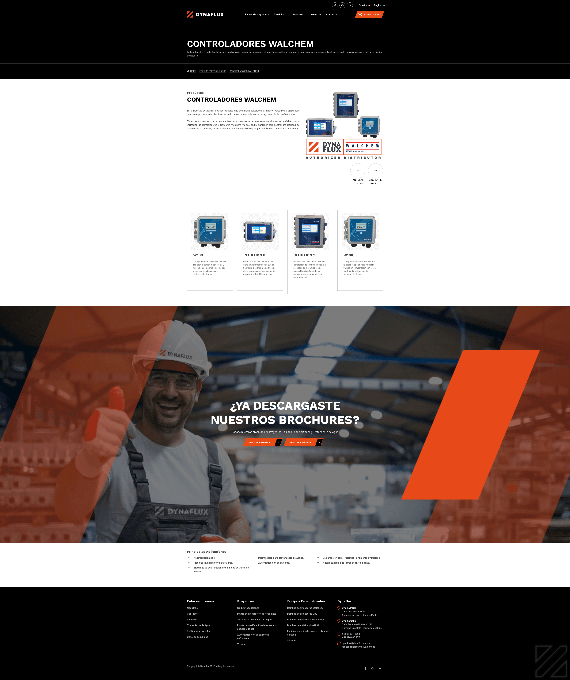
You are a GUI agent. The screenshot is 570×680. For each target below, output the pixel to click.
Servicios (192, 619)
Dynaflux (204, 666)
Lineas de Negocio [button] (256, 14)
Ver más (241, 644)
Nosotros (316, 14)
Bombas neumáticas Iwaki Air (303, 625)
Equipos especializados (213, 71)
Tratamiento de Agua (198, 625)
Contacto (331, 14)
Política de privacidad (198, 631)
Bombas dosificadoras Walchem (305, 608)
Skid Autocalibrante (248, 608)
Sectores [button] (298, 14)
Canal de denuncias (197, 637)
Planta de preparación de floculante (256, 613)
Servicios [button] (279, 14)
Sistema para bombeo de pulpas (254, 619)
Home (193, 71)
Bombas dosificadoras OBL (302, 613)
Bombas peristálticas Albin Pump (305, 619)
